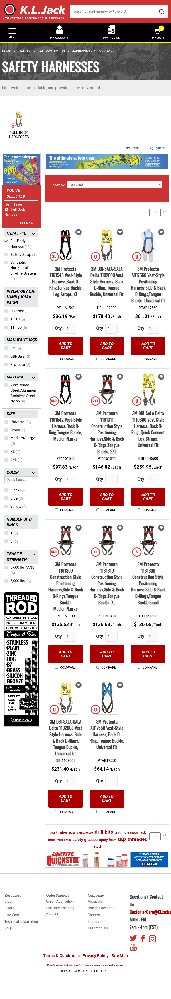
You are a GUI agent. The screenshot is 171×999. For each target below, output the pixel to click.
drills (118, 832)
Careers (94, 915)
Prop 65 (52, 915)
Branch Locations (101, 908)
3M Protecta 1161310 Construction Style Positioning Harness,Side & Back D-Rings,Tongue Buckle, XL (107, 583)
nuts (51, 840)
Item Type (13, 204)
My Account (59, 38)
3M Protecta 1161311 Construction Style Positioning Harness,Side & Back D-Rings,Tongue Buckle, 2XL (107, 432)
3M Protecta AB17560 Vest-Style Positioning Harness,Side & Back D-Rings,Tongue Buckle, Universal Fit (148, 284)
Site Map (119, 955)
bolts (72, 832)
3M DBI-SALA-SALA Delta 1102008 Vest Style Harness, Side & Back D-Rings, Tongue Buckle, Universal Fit (65, 737)
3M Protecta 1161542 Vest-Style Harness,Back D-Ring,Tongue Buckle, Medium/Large (65, 426)
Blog (8, 901)
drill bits (104, 831)
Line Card (11, 915)
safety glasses (85, 840)
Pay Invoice (111, 38)
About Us (95, 901)
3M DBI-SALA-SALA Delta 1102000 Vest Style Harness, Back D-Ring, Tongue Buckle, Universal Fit (107, 281)
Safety (25, 51)
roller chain (64, 840)
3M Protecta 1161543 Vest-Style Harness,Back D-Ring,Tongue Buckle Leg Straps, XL (65, 281)
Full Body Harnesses (19, 135)
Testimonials (98, 928)
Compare (67, 359)
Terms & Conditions (61, 955)
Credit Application (60, 901)
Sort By (59, 185)
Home (6, 51)
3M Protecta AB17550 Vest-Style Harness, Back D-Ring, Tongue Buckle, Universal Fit (107, 734)
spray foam (107, 840)
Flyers (9, 908)
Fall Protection (52, 51)
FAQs (8, 928)
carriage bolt (85, 832)
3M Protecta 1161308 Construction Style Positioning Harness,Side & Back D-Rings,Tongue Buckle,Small (148, 583)
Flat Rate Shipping (60, 908)
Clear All (28, 223)
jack (143, 832)
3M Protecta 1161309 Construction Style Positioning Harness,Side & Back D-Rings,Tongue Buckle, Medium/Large (65, 586)
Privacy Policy (95, 955)
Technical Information (21, 921)
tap (122, 839)
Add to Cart (65, 345)
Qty (58, 328)
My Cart (158, 33)
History (93, 921)
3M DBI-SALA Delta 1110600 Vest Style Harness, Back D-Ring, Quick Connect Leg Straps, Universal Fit (148, 429)
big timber (58, 832)
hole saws (130, 832)
